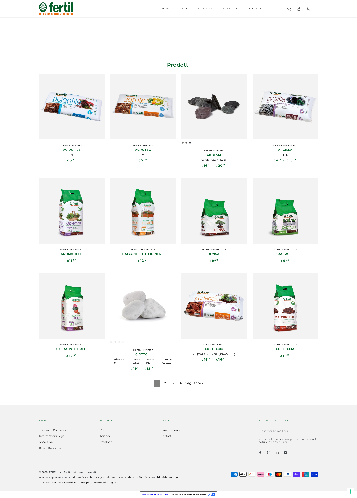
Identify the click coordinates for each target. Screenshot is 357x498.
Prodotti (106, 430)
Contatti (166, 436)
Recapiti (85, 482)
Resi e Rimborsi (50, 448)
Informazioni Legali (52, 436)
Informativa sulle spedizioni (60, 482)
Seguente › (194, 383)
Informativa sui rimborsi (120, 477)
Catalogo (106, 442)
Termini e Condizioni (53, 430)
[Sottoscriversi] (316, 431)
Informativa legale (105, 482)
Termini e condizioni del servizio (158, 477)
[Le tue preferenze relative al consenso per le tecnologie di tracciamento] (350, 491)
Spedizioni (46, 442)
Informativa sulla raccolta (155, 494)
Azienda (105, 436)
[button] (289, 9)
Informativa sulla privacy (87, 477)
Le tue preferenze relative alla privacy (189, 494)
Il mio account (170, 430)
